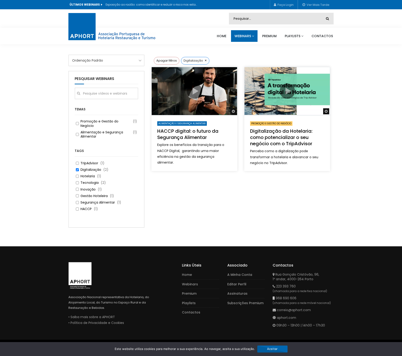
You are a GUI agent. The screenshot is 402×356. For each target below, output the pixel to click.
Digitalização (90, 170)
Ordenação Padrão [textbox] (87, 60)
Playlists (292, 36)
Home (221, 36)
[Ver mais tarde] (316, 4)
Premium (269, 36)
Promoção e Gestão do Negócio (99, 123)
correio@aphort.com (294, 310)
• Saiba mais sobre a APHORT (91, 317)
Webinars (242, 36)
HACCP (86, 209)
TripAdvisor (89, 163)
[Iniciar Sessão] (284, 4)
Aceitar (272, 349)
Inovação (88, 189)
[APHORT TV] (117, 25)
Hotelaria (87, 176)
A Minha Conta (239, 274)
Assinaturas (237, 293)
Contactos (322, 36)
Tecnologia (89, 183)
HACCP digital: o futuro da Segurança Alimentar (187, 134)
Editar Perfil (236, 284)
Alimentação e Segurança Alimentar (101, 134)
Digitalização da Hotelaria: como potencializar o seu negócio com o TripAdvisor (281, 137)
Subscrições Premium (245, 303)
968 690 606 (286, 298)
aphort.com (286, 317)
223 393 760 (286, 286)
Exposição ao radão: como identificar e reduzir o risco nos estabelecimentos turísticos (152, 5)
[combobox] (106, 60)
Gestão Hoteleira (94, 196)
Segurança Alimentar (97, 202)
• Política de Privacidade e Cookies (96, 322)
